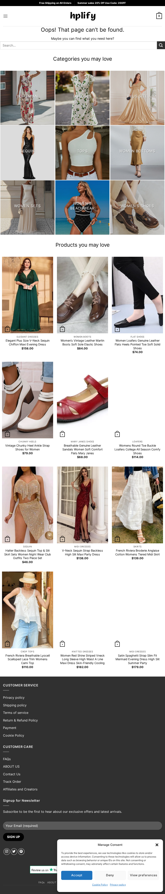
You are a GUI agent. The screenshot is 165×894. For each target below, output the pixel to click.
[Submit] (161, 45)
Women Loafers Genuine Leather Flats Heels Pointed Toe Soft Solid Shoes (137, 344)
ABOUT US (11, 766)
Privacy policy (118, 884)
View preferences (143, 875)
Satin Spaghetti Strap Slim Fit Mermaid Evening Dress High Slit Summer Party (138, 659)
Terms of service (15, 713)
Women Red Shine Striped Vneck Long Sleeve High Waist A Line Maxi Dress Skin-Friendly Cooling (82, 659)
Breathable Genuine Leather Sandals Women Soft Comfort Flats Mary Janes (82, 449)
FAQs (7, 759)
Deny (110, 875)
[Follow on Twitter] (14, 851)
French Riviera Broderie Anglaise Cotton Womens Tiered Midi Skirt (137, 552)
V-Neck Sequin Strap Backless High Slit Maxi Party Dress (82, 552)
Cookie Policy (100, 884)
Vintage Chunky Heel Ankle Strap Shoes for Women (27, 447)
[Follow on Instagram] (6, 851)
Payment (9, 728)
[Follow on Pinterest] (21, 851)
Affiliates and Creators (20, 789)
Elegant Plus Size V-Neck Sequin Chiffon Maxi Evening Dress (28, 342)
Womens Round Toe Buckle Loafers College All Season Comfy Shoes (137, 449)
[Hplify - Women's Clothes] (82, 16)
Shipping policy (15, 705)
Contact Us (11, 774)
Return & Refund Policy (20, 720)
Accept (76, 875)
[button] (157, 845)
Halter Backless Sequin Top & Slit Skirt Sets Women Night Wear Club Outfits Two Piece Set (27, 554)
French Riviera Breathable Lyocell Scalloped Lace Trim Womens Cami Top (27, 659)
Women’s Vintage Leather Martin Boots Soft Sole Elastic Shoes (82, 342)
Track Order (12, 782)
